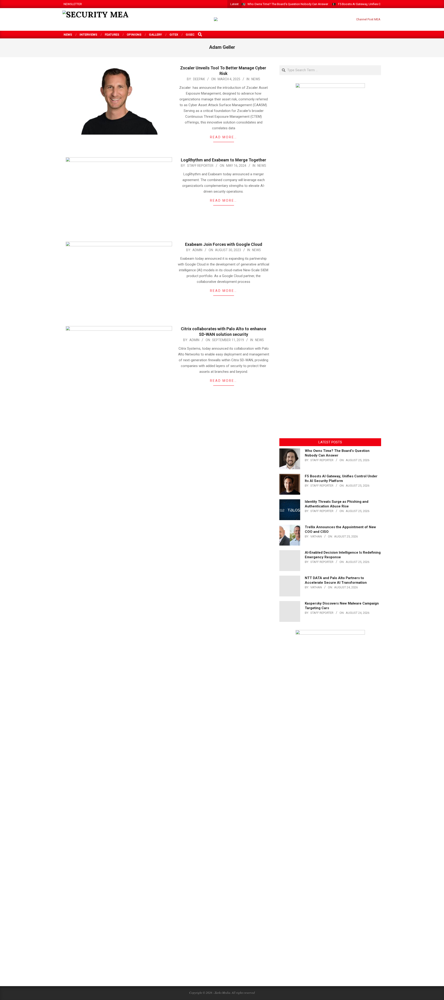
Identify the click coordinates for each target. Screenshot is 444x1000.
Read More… (223, 137)
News (255, 79)
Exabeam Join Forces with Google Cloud (223, 244)
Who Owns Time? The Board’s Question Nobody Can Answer (287, 4)
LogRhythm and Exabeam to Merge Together (223, 159)
